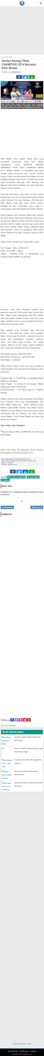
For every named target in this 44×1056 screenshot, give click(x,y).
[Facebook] (19, 77)
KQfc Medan (5, 480)
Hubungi (33, 1051)
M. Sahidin (9, 462)
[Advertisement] (22, 30)
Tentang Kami (13, 1051)
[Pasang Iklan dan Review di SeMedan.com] (22, 1044)
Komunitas (9, 57)
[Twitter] (25, 77)
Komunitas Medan (33, 477)
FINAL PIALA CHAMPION (16, 477)
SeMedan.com (16, 72)
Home (3, 57)
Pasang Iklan (24, 1051)
